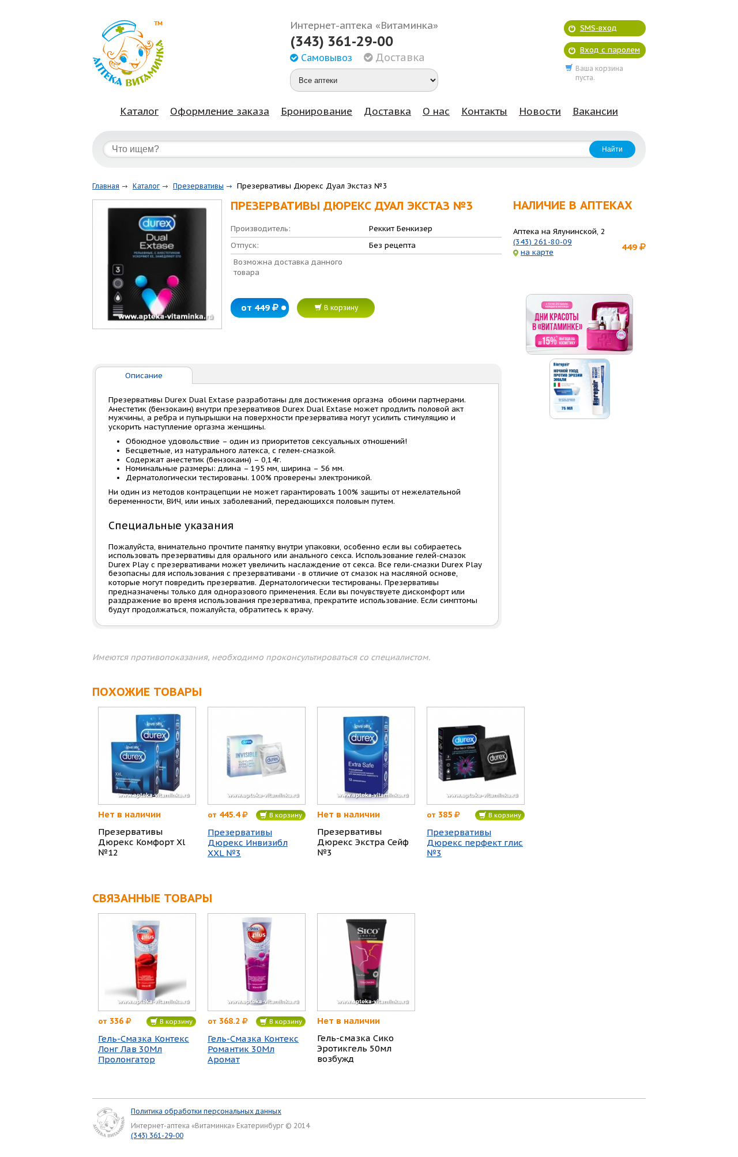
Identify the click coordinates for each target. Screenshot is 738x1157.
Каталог (139, 111)
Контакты (484, 111)
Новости (540, 111)
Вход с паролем (610, 50)
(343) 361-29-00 (341, 41)
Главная (105, 186)
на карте (537, 252)
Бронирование (316, 111)
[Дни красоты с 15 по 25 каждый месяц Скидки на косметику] (579, 324)
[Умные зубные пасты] (579, 389)
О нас (436, 111)
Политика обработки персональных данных (206, 1111)
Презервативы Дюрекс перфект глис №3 (475, 842)
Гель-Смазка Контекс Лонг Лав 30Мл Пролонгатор (143, 1049)
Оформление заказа (219, 111)
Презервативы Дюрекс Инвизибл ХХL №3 (248, 842)
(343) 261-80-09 (542, 242)
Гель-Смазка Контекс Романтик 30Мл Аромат (253, 1049)
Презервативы (198, 186)
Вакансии (595, 111)
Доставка (387, 111)
